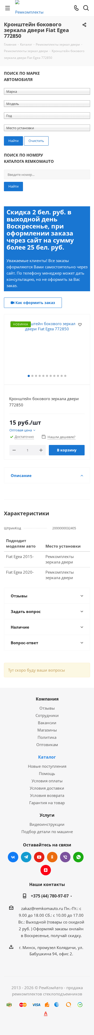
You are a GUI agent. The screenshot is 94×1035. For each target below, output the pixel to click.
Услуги (47, 815)
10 (62, 376)
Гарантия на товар (47, 802)
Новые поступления (47, 766)
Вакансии (47, 722)
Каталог (47, 757)
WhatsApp (78, 857)
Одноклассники (52, 857)
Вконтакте (13, 857)
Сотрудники (47, 715)
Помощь (47, 773)
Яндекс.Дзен (45, 870)
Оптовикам (47, 744)
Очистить (36, 140)
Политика (47, 737)
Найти (13, 186)
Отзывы (47, 708)
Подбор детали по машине (47, 831)
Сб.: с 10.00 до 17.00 (64, 915)
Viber (65, 857)
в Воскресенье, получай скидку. (51, 935)
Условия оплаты (47, 780)
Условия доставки (47, 788)
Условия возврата (47, 795)
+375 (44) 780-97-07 (50, 896)
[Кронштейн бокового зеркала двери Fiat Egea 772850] (47, 347)
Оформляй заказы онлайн (58, 928)
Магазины (47, 730)
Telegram (26, 857)
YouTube (39, 857)
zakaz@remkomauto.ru (42, 908)
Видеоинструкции (47, 824)
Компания (47, 699)
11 (65, 376)
